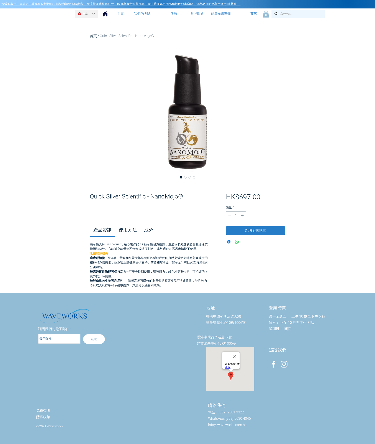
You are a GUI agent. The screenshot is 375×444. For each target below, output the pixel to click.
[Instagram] (284, 364)
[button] (266, 14)
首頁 (93, 36)
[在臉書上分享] (228, 241)
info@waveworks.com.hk (227, 425)
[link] (102, 230)
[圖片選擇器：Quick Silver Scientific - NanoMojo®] (181, 177)
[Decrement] (229, 215)
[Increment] (242, 215)
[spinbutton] (236, 215)
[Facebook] (273, 364)
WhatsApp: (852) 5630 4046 (229, 418)
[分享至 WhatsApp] (237, 241)
